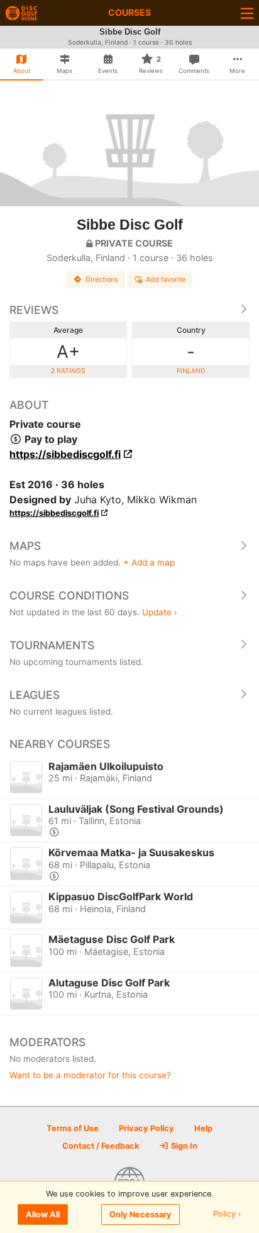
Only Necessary (140, 1214)
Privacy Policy (146, 1128)
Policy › (227, 1214)
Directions (101, 279)
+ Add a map (149, 562)
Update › (159, 612)
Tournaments (51, 645)
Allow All (43, 1214)
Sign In (183, 1146)
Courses (129, 12)
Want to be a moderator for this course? (90, 1075)
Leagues (34, 694)
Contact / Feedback (100, 1146)
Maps (25, 545)
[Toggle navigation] (247, 13)
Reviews (33, 309)
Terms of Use (73, 1128)
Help (203, 1128)
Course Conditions (69, 595)
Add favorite (165, 279)
